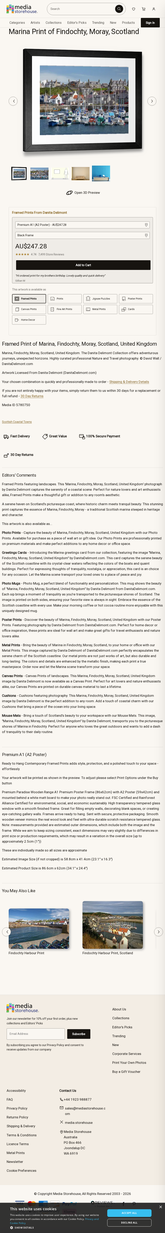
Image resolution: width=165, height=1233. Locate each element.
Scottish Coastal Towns (17, 421)
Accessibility (16, 1091)
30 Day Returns (32, 396)
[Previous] (13, 101)
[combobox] (82, 8)
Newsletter (15, 1162)
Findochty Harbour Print (26, 953)
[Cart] (143, 8)
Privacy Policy (17, 1108)
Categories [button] (17, 23)
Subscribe (78, 1034)
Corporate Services (126, 1054)
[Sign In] (153, 8)
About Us (119, 1009)
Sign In (150, 23)
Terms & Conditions (22, 1135)
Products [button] (128, 23)
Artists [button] (35, 23)
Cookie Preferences (21, 1171)
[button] (56, 1227)
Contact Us (67, 1091)
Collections (54, 23)
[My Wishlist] (133, 8)
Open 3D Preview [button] (87, 193)
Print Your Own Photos (129, 1063)
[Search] (119, 9)
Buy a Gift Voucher (126, 1072)
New (113, 23)
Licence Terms (18, 1144)
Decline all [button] (129, 1222)
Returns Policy (17, 1117)
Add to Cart (83, 265)
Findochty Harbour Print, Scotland (107, 953)
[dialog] (82, 1218)
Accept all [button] (129, 1213)
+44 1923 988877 (78, 1099)
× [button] (160, 1207)
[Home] (25, 8)
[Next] (151, 101)
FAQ (10, 1099)
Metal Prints (16, 1153)
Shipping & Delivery (21, 1126)
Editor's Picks (77, 23)
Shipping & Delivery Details (129, 382)
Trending (98, 23)
